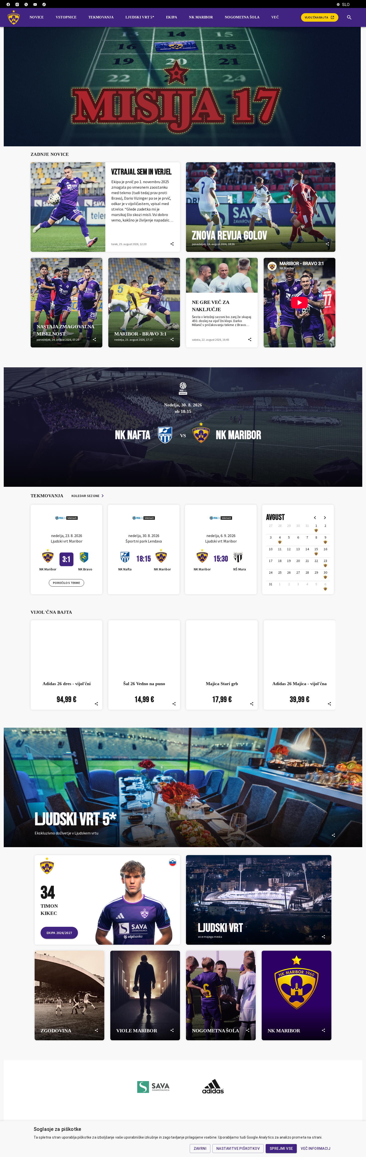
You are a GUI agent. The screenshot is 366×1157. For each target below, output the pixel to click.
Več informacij (315, 1149)
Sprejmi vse (281, 1149)
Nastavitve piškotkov (238, 1149)
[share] (172, 244)
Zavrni (200, 1149)
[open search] (351, 17)
